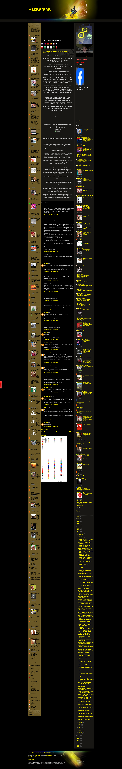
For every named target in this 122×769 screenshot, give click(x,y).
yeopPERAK (80, 308)
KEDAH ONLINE (34, 490)
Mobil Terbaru (80, 505)
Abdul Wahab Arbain (35, 305)
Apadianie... (33, 462)
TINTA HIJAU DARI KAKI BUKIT (35, 438)
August (80, 722)
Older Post (71, 431)
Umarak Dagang (41, 20)
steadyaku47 (33, 241)
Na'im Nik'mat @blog (35, 167)
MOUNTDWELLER (35, 262)
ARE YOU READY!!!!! (35, 581)
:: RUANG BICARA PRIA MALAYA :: (35, 370)
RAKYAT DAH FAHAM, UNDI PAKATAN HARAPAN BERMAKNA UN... (86, 679)
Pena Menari (57, 20)
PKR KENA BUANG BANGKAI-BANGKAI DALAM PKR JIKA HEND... (84, 657)
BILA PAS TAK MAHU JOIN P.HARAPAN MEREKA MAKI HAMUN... (84, 570)
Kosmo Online (34, 278)
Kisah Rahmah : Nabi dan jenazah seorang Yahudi (35, 214)
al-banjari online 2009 (35, 700)
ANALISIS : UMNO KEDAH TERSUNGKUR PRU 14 (35, 382)
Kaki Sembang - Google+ (34, 679)
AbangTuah (79, 356)
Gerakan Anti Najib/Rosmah (34, 257)
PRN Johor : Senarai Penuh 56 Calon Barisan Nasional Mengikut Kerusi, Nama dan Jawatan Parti (87, 140)
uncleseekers (80, 446)
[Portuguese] (45, 47)
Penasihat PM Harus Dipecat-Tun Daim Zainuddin (87, 434)
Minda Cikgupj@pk (35, 57)
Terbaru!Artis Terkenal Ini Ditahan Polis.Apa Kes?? (87, 393)
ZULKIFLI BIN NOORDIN (82, 339)
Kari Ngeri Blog (34, 681)
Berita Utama (80, 293)
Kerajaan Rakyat (34, 331)
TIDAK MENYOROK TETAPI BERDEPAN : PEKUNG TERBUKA (35, 625)
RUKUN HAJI (33, 564)
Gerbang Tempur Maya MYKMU (84, 154)
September (81, 537)
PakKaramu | (38, 755)
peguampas (33, 572)
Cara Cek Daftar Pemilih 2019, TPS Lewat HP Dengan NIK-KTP (88, 242)
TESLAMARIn (80, 487)
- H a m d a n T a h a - (82, 475)
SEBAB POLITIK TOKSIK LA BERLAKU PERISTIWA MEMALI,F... (84, 626)
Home (33, 20)
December (81, 533)
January (80, 733)
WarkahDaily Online (81, 145)
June (80, 725)
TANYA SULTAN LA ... (83, 686)
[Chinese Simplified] (57, 47)
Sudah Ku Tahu (86, 309)
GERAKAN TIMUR (81, 348)
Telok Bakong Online (35, 400)
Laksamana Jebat (81, 410)
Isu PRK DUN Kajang (35, 487)
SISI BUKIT (79, 231)
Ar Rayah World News (35, 665)
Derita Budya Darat (37, 610)
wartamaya (33, 567)
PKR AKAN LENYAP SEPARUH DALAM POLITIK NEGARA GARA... (84, 559)
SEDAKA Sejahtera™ (35, 156)
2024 (78, 520)
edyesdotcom (34, 175)
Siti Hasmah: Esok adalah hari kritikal (84, 281)
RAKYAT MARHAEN (35, 245)
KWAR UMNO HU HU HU (83, 588)
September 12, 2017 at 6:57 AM (51, 404)
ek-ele (32, 675)
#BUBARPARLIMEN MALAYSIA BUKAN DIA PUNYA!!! (87, 189)
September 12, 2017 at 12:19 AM (51, 280)
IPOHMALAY (80, 257)
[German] (48, 44)
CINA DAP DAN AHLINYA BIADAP (85, 606)
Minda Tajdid (80, 274)
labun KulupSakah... (35, 218)
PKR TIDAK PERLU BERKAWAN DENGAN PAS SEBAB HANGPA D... (85, 617)
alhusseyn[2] (33, 629)
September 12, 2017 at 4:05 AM (51, 300)
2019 (78, 528)
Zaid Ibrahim (33, 649)
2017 (78, 531)
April (80, 729)
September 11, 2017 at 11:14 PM (51, 260)
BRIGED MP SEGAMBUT (33, 707)
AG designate (33, 242)
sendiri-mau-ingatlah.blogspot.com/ (35, 694)
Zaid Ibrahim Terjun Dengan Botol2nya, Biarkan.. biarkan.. (86, 250)
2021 (78, 524)
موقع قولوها (33, 417)
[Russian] (42, 47)
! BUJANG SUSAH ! (35, 593)
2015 (78, 737)
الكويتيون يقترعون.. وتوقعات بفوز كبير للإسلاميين (35, 671)
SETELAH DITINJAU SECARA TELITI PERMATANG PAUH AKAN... (84, 636)
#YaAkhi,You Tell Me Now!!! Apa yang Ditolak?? (87, 233)
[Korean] (51, 47)
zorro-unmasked (81, 423)
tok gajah (79, 280)
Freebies (42, 752)
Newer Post (43, 431)
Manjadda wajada (34, 457)
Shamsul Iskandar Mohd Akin (35, 148)
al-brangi (33, 673)
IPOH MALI (79, 471)
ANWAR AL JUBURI (81, 178)
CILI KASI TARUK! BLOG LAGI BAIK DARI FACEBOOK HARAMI (88, 172)
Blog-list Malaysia (35, 230)
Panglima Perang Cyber (82, 205)
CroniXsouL (80, 289)
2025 (78, 518)
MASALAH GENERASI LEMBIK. (38, 170)
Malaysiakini (33, 704)
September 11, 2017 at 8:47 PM (51, 214)
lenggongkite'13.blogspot (82, 365)
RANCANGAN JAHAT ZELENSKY (38, 132)
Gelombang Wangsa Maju (83, 382)
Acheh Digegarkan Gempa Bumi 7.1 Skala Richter (35, 604)
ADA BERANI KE (34, 608)
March (80, 730)
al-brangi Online (80, 492)
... (78, 622)
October (80, 536)
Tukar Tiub (33, 128)
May (80, 727)
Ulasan (30, 714)
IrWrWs (46, 263)
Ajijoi (32, 322)
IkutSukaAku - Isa (34, 684)
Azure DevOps (80, 166)
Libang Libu (80, 248)
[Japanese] (48, 47)
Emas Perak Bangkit (81, 405)
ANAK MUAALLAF (35, 497)
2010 (78, 745)
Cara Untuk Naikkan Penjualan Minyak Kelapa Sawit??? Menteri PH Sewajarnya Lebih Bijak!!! (88, 226)
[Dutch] (57, 44)
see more (84, 511)
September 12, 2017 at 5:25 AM (51, 339)
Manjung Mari (34, 350)
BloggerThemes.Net (32, 756)
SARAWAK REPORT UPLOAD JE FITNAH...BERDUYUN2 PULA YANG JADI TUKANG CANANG (87, 360)
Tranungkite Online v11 (82, 440)
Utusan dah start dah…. (35, 650)
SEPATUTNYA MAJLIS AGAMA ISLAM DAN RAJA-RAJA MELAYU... (84, 603)
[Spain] (51, 44)
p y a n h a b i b (34, 395)
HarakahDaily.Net (34, 677)
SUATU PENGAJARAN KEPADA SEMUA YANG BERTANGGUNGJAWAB (85, 609)
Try (31, 619)
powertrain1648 (47, 342)
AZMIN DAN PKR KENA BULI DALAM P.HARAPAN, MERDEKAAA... (84, 699)
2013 (78, 740)
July (80, 724)
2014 (78, 738)
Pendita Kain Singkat (82, 415)
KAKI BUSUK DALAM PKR (84, 654)
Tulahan (32, 212)
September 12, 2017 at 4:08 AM (51, 309)
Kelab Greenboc (34, 284)
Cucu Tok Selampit (81, 213)
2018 (78, 529)
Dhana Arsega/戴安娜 (35, 313)
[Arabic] (54, 47)
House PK (79, 169)
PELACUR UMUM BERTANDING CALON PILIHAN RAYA (87, 324)
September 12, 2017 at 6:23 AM (51, 349)
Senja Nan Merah (37, 464)
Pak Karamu (78, 67)
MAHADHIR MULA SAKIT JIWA (84, 573)
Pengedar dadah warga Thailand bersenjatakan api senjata (35, 280)
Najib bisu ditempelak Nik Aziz (83, 473)
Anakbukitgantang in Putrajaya (84, 265)
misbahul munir (34, 532)
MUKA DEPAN (80, 303)
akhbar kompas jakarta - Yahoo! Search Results (34, 660)
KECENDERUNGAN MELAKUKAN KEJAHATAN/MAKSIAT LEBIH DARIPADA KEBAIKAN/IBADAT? (35, 60)
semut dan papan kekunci (83, 454)
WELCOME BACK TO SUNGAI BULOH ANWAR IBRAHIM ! (88, 385)
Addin (32, 686)
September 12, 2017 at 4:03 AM (51, 291)
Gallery (32, 752)
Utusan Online (80, 399)
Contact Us (74, 20)
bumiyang (79, 222)
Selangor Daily (80, 284)
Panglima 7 (33, 299)
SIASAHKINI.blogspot (82, 391)
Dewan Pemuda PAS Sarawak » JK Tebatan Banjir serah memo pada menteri (35, 579)
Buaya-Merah (80, 317)
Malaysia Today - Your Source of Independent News (35, 689)
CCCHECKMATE (34, 523)
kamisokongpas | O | (35, 380)
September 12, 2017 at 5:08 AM (51, 329)
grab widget (78, 511)
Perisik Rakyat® (34, 683)
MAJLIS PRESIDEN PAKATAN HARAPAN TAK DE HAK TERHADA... (84, 684)
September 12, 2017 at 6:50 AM (51, 384)
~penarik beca (34, 114)
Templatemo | (49, 755)
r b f (78, 432)
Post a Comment (45, 429)
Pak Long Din (34, 657)
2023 (78, 521)
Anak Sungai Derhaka (35, 90)
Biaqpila (32, 203)
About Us (66, 20)
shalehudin (33, 429)
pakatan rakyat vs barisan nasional (34, 663)
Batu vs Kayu (34, 198)
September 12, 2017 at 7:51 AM (51, 426)
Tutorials (37, 752)
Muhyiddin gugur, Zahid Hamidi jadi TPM (38, 403)
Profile (49, 20)
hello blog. (33, 297)
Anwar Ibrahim (34, 121)
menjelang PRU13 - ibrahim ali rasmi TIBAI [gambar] (87, 457)
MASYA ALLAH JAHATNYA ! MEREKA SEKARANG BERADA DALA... (85, 646)
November (81, 534)
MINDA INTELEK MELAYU (83, 137)
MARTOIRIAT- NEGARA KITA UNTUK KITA (34, 654)
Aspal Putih (79, 239)
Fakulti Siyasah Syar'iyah (34, 698)
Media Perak (33, 692)
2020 (78, 526)
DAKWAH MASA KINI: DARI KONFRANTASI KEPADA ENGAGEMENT (83, 276)
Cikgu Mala (33, 470)
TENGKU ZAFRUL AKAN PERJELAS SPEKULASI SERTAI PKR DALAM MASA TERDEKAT (84, 161)
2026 (78, 516)
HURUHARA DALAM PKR (83, 652)
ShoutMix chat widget (80, 120)
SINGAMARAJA (34, 584)
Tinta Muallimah (34, 408)
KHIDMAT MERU (80, 330)
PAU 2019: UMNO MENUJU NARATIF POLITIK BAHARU (86, 207)
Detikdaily (33, 709)
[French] (45, 44)
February (81, 732)
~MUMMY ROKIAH (81, 298)
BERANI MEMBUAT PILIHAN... (84, 165)
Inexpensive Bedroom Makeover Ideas (38, 433)
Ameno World (34, 137)
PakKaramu (40, 9)
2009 (78, 746)
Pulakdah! (33, 502)
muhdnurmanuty (34, 486)
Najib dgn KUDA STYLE (38, 526)
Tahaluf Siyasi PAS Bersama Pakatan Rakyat (34, 559)
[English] (42, 44)
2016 (78, 735)
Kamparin (33, 563)
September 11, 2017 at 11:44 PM (51, 271)
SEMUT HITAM (80, 186)
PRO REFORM (34, 601)
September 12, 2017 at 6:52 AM (51, 392)
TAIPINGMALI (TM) (81, 159)
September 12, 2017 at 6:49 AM (51, 372)
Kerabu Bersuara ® (35, 45)
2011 (78, 743)
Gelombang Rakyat (81, 322)
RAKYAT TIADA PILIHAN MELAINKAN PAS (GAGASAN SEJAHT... (85, 566)
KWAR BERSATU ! (82, 587)
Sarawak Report (34, 28)
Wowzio (77, 510)
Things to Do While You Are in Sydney (84, 290)
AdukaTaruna (34, 188)
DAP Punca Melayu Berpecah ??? (38, 40)
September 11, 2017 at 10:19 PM (51, 251)
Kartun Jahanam (81, 478)
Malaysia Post (80, 500)
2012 (78, 741)
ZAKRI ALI (33, 361)
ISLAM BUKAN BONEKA (88, 366)
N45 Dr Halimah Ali (35, 273)
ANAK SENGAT (34, 449)
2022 (78, 523)
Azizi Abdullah (80, 463)
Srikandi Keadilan (35, 638)
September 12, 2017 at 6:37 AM (51, 362)
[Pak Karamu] (80, 84)
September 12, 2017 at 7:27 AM (51, 419)
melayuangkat (80, 374)
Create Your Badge (79, 85)
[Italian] (54, 44)
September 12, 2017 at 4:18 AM (51, 320)
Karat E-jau (33, 386)
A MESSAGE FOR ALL (87, 424)
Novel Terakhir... (86, 464)
